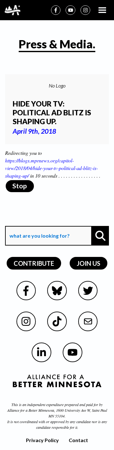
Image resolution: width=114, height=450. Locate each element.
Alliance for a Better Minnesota (30, 410)
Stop (19, 186)
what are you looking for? (39, 221)
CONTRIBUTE (34, 263)
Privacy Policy (42, 440)
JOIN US (88, 263)
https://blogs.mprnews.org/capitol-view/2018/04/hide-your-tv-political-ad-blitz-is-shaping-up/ (51, 168)
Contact (78, 440)
